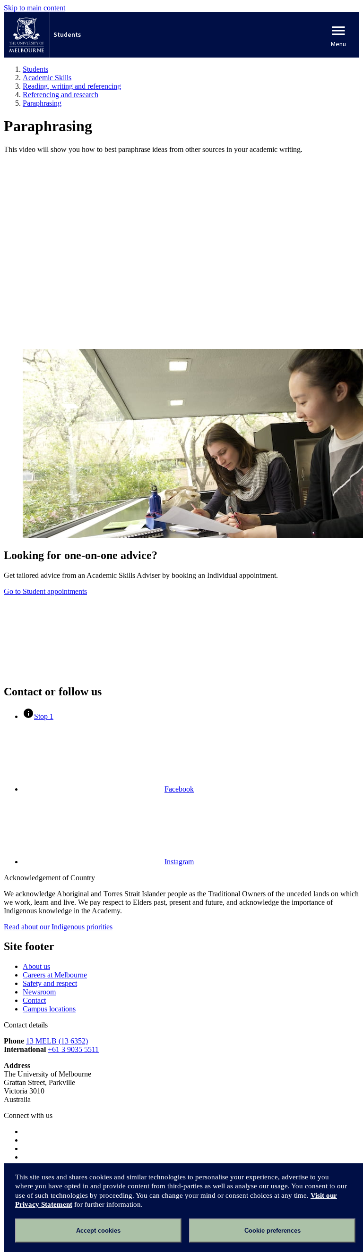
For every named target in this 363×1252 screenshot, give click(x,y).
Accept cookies (98, 1230)
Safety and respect (50, 983)
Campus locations (49, 1009)
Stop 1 (43, 716)
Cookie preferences (272, 1230)
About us (36, 966)
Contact (34, 1000)
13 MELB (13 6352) (57, 1041)
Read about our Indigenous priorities (58, 927)
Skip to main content (34, 8)
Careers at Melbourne (55, 975)
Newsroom (39, 992)
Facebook (179, 789)
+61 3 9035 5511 (73, 1049)
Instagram (179, 862)
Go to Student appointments (45, 591)
